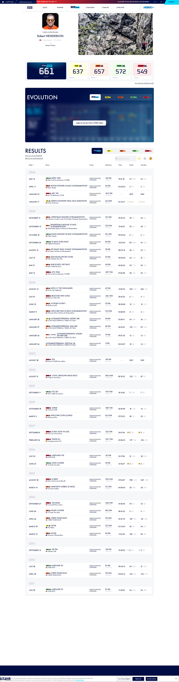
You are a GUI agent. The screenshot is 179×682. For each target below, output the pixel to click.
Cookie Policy (80, 680)
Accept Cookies (151, 679)
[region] (89, 679)
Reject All (138, 679)
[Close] (176, 679)
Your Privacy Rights (124, 679)
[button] (26, 2)
